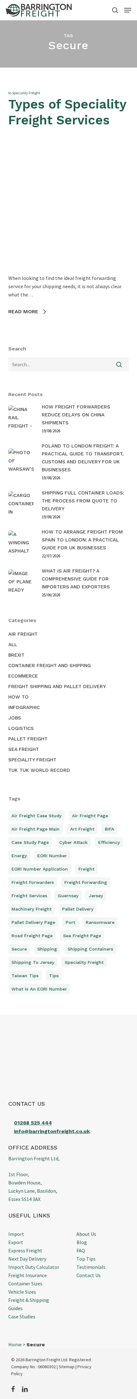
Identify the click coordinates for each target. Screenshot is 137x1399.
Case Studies (21, 1316)
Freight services (29, 895)
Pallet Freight (27, 739)
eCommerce (23, 676)
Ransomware (100, 922)
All (12, 644)
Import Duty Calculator (33, 1267)
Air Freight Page (90, 815)
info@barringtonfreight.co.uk (52, 1131)
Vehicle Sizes (22, 1292)
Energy (19, 855)
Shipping (47, 948)
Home (15, 1344)
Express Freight (25, 1250)
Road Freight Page (32, 935)
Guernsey (68, 895)
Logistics (21, 728)
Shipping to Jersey (32, 962)
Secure (19, 948)
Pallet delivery (77, 909)
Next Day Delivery (27, 1259)
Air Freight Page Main (35, 829)
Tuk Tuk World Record (39, 770)
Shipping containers (90, 948)
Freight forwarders (32, 882)
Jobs (14, 718)
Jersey (96, 895)
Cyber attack (73, 842)
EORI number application (39, 869)
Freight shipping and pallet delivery (57, 686)
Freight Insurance (27, 1275)
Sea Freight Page (82, 935)
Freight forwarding (85, 882)
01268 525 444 (33, 1123)
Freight (86, 869)
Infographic (24, 707)
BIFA (109, 829)
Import (16, 1234)
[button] (127, 10)
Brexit (16, 655)
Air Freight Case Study (36, 815)
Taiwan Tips (25, 975)
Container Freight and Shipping (49, 665)
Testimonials (90, 1267)
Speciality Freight (26, 92)
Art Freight (82, 829)
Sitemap (67, 1366)
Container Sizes (25, 1283)
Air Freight (23, 634)
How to (18, 697)
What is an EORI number (39, 988)
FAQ (80, 1250)
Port (70, 922)
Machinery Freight (31, 909)
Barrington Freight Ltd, (34, 1158)
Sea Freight (23, 749)
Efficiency (109, 842)
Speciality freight (84, 962)
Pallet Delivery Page (33, 922)
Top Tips (86, 1259)
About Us (86, 1234)
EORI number (52, 855)
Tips (54, 975)
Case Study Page (30, 842)
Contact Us (88, 1275)
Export (15, 1242)
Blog (81, 1242)
